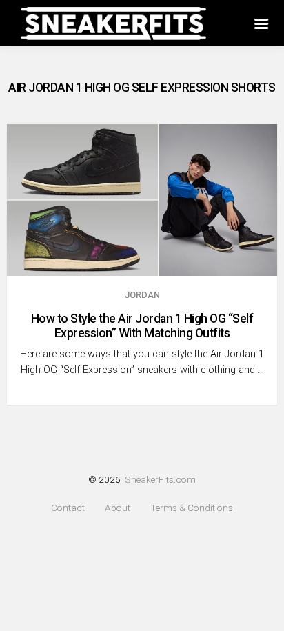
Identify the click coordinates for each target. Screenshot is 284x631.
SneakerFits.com (160, 479)
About (117, 508)
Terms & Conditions (191, 508)
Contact (68, 508)
